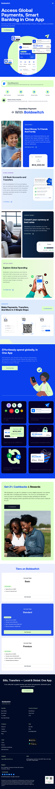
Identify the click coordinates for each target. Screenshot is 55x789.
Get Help (31, 726)
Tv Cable (3, 715)
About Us (3, 726)
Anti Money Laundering (6, 747)
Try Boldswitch (8, 30)
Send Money (31, 711)
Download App (10, 368)
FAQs (30, 729)
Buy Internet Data (5, 717)
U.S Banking (6, 201)
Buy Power (3, 713)
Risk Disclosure (4, 749)
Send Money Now (29, 147)
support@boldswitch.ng (7, 759)
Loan (30, 715)
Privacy (3, 744)
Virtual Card (31, 713)
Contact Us (4, 731)
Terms (2, 742)
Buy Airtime (4, 711)
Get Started (27, 597)
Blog (2, 733)
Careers (3, 729)
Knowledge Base (32, 731)
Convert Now (27, 233)
